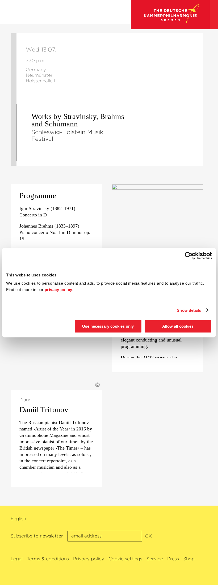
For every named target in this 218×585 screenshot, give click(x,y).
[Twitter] (192, 519)
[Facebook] (183, 519)
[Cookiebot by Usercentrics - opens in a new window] (188, 256)
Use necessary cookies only (108, 326)
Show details (189, 310)
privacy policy (58, 289)
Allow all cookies (178, 326)
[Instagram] (201, 519)
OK (148, 536)
